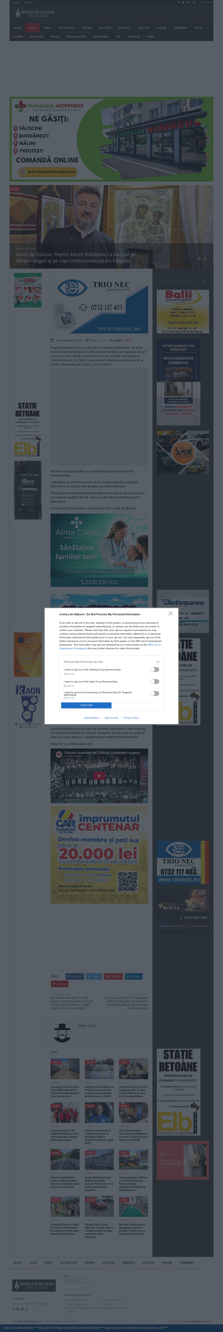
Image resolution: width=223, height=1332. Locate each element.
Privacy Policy (131, 717)
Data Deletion (91, 717)
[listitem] (111, 662)
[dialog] (111, 666)
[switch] (154, 669)
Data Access (111, 717)
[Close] (171, 614)
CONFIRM (86, 705)
